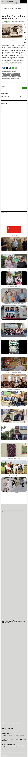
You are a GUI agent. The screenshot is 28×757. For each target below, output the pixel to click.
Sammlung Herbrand (7, 76)
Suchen (3, 86)
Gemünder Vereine (7, 73)
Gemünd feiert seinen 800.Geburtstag (13, 17)
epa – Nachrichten (7, 1)
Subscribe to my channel (15, 229)
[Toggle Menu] (15, 3)
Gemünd (14, 71)
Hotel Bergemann (17, 73)
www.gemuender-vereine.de (9, 63)
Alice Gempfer (5, 739)
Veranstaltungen (19, 13)
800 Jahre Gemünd (7, 71)
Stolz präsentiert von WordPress (8, 754)
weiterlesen (19, 63)
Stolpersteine (17, 76)
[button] (3, 68)
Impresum (17, 754)
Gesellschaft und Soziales (8, 13)
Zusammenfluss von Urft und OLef (10, 78)
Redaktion (15, 21)
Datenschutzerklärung (6, 755)
